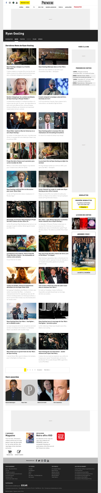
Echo (30, 473)
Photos (22, 39)
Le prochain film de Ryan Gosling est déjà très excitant (53, 162)
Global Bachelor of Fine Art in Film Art (27, 488)
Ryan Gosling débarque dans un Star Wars (52, 67)
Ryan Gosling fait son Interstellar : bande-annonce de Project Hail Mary (52, 352)
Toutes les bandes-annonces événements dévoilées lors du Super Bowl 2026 (20, 286)
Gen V (30, 472)
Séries (27, 7)
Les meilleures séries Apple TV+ (82, 475)
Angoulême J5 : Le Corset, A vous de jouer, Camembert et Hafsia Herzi (83, 80)
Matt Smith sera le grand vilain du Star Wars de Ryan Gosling (21, 352)
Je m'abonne (84, 269)
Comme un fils (9, 477)
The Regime (31, 470)
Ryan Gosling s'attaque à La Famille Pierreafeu (18, 67)
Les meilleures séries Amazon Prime (84, 473)
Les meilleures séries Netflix (82, 472)
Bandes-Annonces (51, 7)
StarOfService (38, 488)
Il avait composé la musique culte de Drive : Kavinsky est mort (53, 98)
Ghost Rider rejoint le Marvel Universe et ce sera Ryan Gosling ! (21, 131)
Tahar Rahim (55, 477)
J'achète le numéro (83, 272)
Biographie (9, 39)
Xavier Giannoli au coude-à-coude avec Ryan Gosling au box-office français (53, 190)
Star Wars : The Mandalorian (35, 475)
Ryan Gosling (55, 470)
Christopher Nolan (56, 468)
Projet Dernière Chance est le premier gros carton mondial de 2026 (20, 162)
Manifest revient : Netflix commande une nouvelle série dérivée (82, 76)
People (61, 7)
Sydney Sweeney (55, 473)
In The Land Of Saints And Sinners (14, 473)
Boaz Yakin (24, 402)
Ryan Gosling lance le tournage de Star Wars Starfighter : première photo (53, 322)
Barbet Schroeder (42, 402)
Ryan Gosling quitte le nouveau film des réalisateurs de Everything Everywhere (51, 131)
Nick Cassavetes (58, 402)
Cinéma (21, 7)
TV (34, 7)
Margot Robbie (55, 475)
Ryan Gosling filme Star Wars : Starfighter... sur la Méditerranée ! (21, 322)
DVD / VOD (40, 7)
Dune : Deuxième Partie (11, 468)
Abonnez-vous (25, 2)
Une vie (7, 470)
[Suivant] (68, 391)
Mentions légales (9, 491)
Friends (30, 468)
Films (34, 39)
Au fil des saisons (10, 475)
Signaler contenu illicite (18, 491)
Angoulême (68, 7)
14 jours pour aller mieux (12, 478)
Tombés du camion (10, 472)
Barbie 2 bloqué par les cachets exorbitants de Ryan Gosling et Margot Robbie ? (21, 98)
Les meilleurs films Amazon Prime (83, 478)
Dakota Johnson (55, 472)
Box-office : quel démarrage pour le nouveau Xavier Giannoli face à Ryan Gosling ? (53, 220)
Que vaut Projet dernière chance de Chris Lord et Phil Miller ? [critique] (53, 254)
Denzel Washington (10, 402)
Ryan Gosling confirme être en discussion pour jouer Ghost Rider (20, 190)
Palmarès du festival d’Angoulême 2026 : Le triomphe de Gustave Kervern (83, 73)
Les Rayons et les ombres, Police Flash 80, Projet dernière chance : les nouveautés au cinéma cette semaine (20, 255)
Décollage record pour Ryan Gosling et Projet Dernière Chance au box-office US (21, 220)
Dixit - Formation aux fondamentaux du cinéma (52, 488)
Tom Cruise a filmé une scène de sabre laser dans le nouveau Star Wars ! (53, 286)
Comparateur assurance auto (12, 488)
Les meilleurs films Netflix (81, 477)
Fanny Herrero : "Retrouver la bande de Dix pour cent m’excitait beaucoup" (82, 84)
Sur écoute (31, 477)
